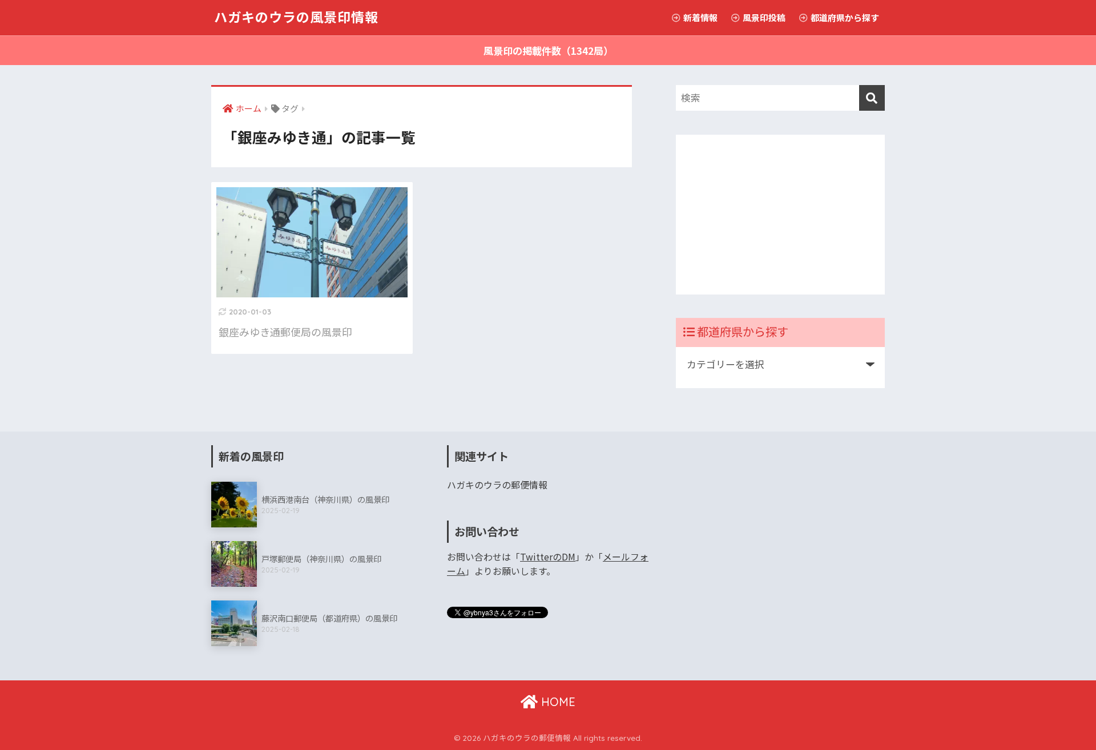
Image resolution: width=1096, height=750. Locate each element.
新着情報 (700, 17)
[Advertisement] (780, 215)
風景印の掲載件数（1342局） (548, 50)
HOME (556, 702)
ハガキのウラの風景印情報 (296, 17)
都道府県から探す (844, 17)
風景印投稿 (763, 17)
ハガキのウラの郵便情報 (497, 484)
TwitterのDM (547, 556)
